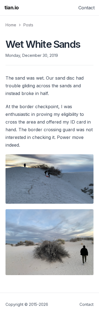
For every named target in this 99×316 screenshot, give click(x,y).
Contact (86, 7)
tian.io (11, 7)
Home (11, 25)
